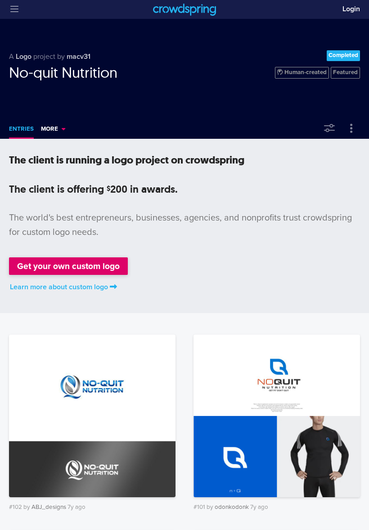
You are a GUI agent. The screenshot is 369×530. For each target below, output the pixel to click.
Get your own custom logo (68, 266)
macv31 (78, 56)
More (49, 128)
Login (351, 8)
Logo (24, 56)
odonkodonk (232, 507)
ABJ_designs (49, 507)
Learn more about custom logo (59, 287)
